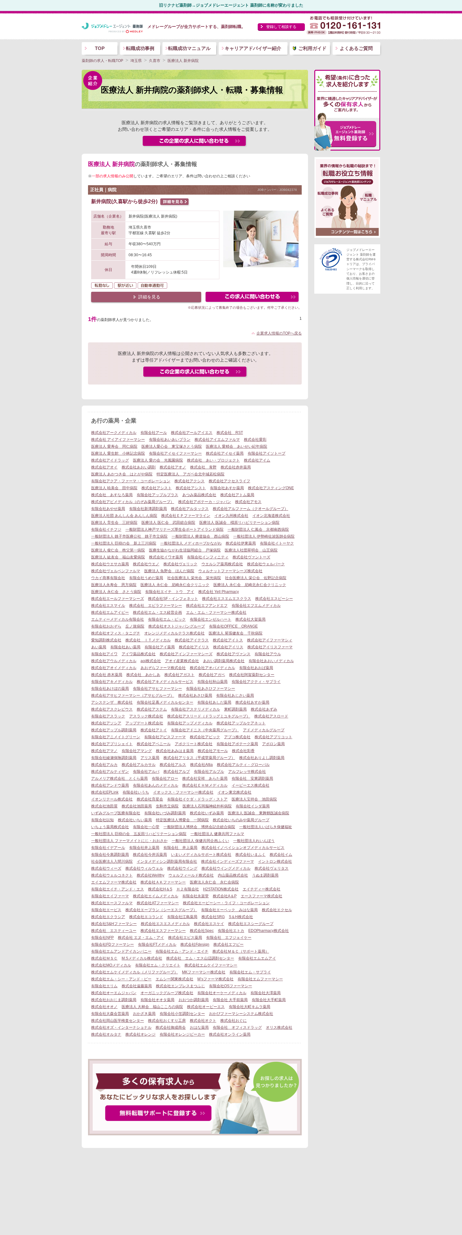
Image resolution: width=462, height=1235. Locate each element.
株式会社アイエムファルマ (217, 439)
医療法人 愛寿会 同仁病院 (114, 446)
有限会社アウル (268, 654)
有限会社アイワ (104, 654)
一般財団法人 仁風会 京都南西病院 (258, 529)
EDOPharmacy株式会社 (268, 930)
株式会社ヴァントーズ (251, 557)
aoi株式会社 (150, 661)
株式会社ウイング (182, 868)
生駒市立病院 (167, 806)
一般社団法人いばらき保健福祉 (265, 827)
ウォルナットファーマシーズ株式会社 (230, 571)
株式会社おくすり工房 (167, 1020)
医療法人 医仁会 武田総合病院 (168, 522)
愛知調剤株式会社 (106, 640)
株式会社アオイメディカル (113, 668)
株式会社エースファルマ (112, 903)
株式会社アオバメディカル (212, 668)
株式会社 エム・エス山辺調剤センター (200, 958)
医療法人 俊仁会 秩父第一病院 (118, 550)
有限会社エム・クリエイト (157, 965)
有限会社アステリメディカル (195, 709)
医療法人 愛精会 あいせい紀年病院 (236, 446)
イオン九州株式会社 (231, 515)
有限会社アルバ (146, 771)
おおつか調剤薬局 (194, 1000)
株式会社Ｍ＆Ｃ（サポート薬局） (240, 951)
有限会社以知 (102, 820)
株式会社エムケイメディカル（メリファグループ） (134, 972)
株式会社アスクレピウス (112, 709)
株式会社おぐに (233, 1020)
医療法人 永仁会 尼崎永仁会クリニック (174, 585)
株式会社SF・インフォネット (173, 598)
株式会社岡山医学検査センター (117, 1020)
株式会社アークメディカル (113, 432)
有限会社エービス (106, 910)
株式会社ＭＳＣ (104, 958)
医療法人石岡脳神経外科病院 (207, 806)
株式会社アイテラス (192, 640)
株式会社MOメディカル (111, 965)
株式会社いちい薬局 (135, 820)
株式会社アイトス (228, 640)
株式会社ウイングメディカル (225, 868)
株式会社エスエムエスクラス (226, 598)
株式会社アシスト (156, 488)
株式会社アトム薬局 (237, 495)
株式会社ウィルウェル (144, 868)
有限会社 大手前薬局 (230, 1000)
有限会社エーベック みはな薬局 (229, 910)
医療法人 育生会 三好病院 (114, 522)
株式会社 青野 (203, 467)
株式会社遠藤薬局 (137, 986)
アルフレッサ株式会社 (247, 771)
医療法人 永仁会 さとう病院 (116, 592)
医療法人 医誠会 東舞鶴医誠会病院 (258, 813)
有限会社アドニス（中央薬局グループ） (205, 730)
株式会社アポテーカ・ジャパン (204, 502)
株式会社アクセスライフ (229, 481)
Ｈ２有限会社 (187, 889)
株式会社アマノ (104, 751)
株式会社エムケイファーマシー (210, 965)
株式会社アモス (248, 502)
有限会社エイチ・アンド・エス (117, 889)
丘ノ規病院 (134, 626)
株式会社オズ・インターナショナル (121, 1027)
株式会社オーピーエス (206, 1007)
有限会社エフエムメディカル (256, 605)
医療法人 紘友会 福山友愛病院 (118, 557)
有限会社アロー (165, 778)
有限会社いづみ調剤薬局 (165, 813)
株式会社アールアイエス (191, 432)
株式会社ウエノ (146, 564)
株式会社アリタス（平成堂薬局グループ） (199, 758)
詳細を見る (149, 296)
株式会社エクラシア (108, 917)
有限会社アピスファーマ (165, 737)
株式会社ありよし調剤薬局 (261, 758)
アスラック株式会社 (146, 716)
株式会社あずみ (264, 709)
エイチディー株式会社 (261, 889)
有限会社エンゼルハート (210, 619)
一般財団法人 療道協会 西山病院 (200, 536)
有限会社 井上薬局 (180, 847)
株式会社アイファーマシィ (269, 640)
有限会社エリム (104, 986)
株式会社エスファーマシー (163, 930)
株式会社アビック (205, 737)
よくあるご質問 (356, 48)
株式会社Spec (202, 930)
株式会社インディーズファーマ (227, 861)
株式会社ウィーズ (106, 868)
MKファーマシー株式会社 (203, 972)
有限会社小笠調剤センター (182, 1013)
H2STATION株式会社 (221, 889)
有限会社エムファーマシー (260, 979)
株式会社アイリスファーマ (270, 647)
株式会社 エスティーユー (113, 930)
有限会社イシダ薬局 (253, 806)
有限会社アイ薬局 (160, 647)
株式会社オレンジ (140, 1034)
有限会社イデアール (108, 847)
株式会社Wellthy (150, 875)
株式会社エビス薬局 (185, 937)
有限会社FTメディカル (157, 944)
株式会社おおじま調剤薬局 (113, 1000)
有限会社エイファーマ (110, 896)
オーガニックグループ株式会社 (166, 993)
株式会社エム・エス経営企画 (157, 612)
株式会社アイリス (194, 647)
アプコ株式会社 (237, 737)
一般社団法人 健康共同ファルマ (217, 834)
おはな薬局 (199, 1027)
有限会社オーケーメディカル (221, 993)
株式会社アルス (173, 764)
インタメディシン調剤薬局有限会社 (167, 861)
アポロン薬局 (273, 744)
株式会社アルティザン (110, 771)
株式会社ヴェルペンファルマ (115, 571)
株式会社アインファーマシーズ (186, 654)
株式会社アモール (213, 751)
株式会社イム (281, 854)
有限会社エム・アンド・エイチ (182, 951)
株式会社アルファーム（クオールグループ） (250, 509)
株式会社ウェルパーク (266, 564)
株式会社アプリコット (273, 737)
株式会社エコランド (146, 917)
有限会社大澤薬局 (265, 993)
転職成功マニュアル (189, 48)
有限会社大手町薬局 (269, 1000)
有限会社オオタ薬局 (157, 1000)
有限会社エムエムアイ (257, 958)
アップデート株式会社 (144, 723)
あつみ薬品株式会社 (199, 495)
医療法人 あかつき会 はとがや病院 (121, 474)
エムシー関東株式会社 (174, 979)
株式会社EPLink (104, 792)
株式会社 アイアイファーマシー (118, 439)
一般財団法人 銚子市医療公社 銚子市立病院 (129, 536)
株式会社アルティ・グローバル (243, 764)
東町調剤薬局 (235, 709)
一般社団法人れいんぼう (254, 841)
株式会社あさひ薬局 (195, 695)
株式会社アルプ (176, 771)
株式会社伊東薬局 (241, 543)
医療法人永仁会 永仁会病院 (214, 882)
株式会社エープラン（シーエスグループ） (161, 910)
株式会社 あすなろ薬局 (112, 495)
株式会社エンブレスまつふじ (180, 986)
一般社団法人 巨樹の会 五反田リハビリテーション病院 (138, 834)
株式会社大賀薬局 (250, 619)
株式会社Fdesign (194, 944)
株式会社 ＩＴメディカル (148, 640)
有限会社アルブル (209, 771)
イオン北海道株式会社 (271, 515)
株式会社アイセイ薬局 (225, 453)
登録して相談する (281, 27)
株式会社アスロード (271, 716)
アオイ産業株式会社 (182, 661)
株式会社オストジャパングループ (176, 626)
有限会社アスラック (108, 716)
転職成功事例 (140, 48)
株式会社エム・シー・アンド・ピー (121, 979)
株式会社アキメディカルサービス (165, 681)
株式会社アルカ (104, 764)
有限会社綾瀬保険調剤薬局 (113, 758)
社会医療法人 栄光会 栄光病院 (194, 578)
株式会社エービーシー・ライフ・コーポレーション (226, 903)
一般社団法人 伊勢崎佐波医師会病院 (263, 536)
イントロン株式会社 (275, 861)
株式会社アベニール (154, 744)
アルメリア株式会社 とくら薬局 (119, 778)
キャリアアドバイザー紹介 (253, 48)
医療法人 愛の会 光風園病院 (158, 460)
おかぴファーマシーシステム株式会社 (241, 1013)
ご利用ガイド (312, 48)
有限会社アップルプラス (157, 495)
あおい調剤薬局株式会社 (224, 661)
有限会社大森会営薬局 (110, 1013)
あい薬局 (98, 647)
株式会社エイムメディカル (155, 896)
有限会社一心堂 (146, 827)
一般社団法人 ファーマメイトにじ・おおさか (129, 841)
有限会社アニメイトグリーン (115, 737)
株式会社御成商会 (171, 1027)
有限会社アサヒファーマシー (157, 688)
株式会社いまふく (250, 854)
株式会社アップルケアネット (241, 723)
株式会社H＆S (160, 889)
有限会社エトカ (231, 930)
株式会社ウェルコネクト (112, 875)
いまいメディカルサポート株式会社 (201, 854)
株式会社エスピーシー (274, 598)
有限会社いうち (136, 792)
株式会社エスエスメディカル (165, 924)
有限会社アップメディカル (189, 723)
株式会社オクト (203, 1020)
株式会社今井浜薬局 (150, 854)
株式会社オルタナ (106, 1034)
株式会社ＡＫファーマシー (163, 882)
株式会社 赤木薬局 (106, 675)
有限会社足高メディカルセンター (165, 702)
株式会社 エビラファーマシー (155, 605)
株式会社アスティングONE (271, 488)
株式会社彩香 (243, 751)
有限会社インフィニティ (207, 557)
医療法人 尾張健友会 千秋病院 (235, 633)
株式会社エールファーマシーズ (117, 598)
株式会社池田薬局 (137, 806)
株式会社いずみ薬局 (207, 813)
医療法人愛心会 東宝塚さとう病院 (171, 446)
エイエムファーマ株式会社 (113, 882)
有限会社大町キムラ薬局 (249, 1007)
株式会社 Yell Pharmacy (218, 592)
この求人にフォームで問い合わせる (252, 297)
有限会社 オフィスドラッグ (237, 1027)
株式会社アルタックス (190, 509)
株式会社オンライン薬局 (229, 1034)
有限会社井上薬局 (144, 847)
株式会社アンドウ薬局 (110, 785)
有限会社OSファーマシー (230, 986)
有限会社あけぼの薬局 (110, 688)
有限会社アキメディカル (112, 681)
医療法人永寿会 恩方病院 (113, 585)
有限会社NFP (102, 937)
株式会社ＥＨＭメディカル (205, 785)
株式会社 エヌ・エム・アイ (141, 937)
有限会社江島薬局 (182, 917)
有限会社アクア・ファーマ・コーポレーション (130, 481)
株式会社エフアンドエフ (207, 605)
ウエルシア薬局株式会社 (222, 564)
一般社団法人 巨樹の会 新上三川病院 (123, 543)
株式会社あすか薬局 (252, 702)
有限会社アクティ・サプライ (256, 681)
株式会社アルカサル (139, 764)
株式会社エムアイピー (110, 612)
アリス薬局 (149, 758)
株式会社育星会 (150, 799)
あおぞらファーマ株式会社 (163, 668)
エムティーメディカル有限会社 (117, 619)
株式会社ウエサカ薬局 (110, 564)
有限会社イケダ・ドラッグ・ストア (197, 799)
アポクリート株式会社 (193, 744)
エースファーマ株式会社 (261, 896)
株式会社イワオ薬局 (166, 557)
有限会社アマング (137, 751)
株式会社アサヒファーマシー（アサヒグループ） (132, 695)
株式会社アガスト (179, 675)
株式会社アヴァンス (233, 654)
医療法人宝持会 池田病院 (254, 799)
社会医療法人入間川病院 (112, 861)
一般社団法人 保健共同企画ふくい (200, 841)
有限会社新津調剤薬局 (148, 509)
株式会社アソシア (106, 723)
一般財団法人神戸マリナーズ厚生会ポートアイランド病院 (174, 529)
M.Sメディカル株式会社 (142, 958)
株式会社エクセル (277, 910)
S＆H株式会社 (241, 917)
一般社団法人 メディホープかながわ (191, 543)
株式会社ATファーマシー (158, 903)
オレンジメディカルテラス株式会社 (174, 633)
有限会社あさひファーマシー (210, 688)
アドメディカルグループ (263, 730)
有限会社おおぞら (106, 626)
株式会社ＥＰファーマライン (185, 515)
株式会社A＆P (225, 896)
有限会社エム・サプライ (250, 972)
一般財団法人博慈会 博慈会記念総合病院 (199, 827)
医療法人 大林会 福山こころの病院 (152, 1007)
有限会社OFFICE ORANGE (233, 626)
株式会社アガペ (212, 675)
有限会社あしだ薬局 (214, 702)
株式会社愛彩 (255, 439)
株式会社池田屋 (104, 806)
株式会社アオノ (173, 467)
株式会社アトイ (153, 730)
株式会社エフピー (228, 944)
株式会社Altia (201, 764)
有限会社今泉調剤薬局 (110, 854)
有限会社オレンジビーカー (182, 1034)
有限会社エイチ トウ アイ (169, 592)
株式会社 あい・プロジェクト (213, 460)
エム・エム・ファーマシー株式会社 (216, 612)
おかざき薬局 (144, 1013)
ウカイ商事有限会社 (108, 578)
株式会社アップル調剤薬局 (113, 730)
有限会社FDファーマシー (112, 944)
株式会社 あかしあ (143, 675)
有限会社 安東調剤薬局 (252, 778)
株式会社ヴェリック (180, 564)
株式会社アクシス (189, 481)
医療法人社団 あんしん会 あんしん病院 (124, 515)
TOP (100, 48)
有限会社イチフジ (106, 529)
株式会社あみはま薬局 (175, 751)
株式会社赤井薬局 (236, 467)
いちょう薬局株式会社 (110, 827)
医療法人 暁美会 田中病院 (114, 488)
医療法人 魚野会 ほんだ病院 (169, 571)
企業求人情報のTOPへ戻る (279, 333)
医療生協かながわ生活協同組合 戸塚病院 (185, 550)
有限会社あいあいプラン (169, 439)
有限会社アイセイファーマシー (175, 453)
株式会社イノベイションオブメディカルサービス (242, 847)
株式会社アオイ (104, 467)
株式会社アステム (152, 709)
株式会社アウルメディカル (113, 661)
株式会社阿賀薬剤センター (251, 675)
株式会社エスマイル (108, 605)
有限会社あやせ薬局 (108, 509)
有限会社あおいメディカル (271, 661)
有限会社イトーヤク (277, 543)
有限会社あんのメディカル (155, 785)
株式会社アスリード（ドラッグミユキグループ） (208, 716)
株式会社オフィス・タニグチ (115, 633)
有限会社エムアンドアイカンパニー (121, 951)
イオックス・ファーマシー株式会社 (183, 792)
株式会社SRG (213, 917)
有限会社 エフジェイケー (228, 937)
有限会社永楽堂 (195, 896)
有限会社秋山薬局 (212, 681)
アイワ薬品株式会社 (139, 654)
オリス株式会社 (279, 1027)
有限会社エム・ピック (167, 619)
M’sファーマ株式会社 (215, 979)
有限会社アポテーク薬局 (237, 744)
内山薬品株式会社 (233, 875)
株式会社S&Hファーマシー (114, 924)
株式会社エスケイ (209, 924)
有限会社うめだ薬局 (146, 578)
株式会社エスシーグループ (250, 924)
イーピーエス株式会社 (250, 785)
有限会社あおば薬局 (256, 668)
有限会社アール (153, 432)
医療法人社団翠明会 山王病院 (251, 550)
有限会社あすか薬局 (227, 488)
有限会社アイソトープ (266, 453)
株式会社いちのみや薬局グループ (241, 820)
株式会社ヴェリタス (272, 868)
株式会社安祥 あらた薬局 (205, 778)
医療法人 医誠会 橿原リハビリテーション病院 (239, 522)
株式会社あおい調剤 (139, 467)
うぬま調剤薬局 (265, 875)
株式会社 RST (230, 432)
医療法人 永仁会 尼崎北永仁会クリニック (249, 585)
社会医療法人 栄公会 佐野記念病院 (255, 578)
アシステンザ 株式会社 (112, 702)
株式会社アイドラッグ (110, 460)
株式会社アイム (257, 460)
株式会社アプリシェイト (112, 744)
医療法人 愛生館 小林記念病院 (118, 453)
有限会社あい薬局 (125, 647)
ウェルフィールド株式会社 (191, 875)
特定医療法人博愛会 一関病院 (182, 820)
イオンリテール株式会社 (112, 799)
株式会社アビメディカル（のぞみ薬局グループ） (132, 502)
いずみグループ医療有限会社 (115, 813)
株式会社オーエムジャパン (113, 993)
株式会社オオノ (104, 1007)
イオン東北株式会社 (234, 792)
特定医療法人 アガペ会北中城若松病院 (190, 474)
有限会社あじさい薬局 (235, 695)
